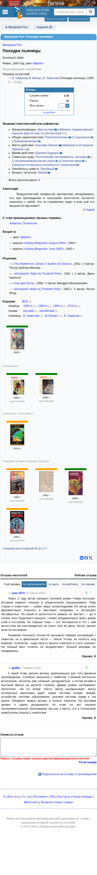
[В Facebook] (86, 558)
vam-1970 (18, 593)
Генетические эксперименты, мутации (61, 157)
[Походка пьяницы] (17, 348)
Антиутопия (53, 133)
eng (18, 796)
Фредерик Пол (12, 45)
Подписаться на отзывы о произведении (69, 774)
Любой (42, 172)
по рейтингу (70, 584)
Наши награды (82, 796)
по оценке (88, 584)
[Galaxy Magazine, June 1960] (17, 393)
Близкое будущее (47, 153)
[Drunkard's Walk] (17, 493)
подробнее (49, 112)
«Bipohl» (38, 63)
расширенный (79, 19)
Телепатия (30, 223)
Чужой (90, 209)
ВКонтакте (31, 802)
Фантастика (45, 129)
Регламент (41, 796)
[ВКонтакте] (82, 558)
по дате (53, 584)
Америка (69, 145)
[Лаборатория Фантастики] (19, 13)
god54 (16, 668)
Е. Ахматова (51, 78)
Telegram (46, 802)
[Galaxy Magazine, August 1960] (46, 393)
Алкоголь (15, 223)
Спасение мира (71, 161)
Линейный (47, 169)
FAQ (53, 796)
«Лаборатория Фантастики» (57, 826)
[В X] (91, 558)
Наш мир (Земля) (46, 145)
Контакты (64, 796)
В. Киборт (35, 78)
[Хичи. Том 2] (17, 444)
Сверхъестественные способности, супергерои (44, 165)
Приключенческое (25, 141)
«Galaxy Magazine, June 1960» (44, 249)
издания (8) (44, 27)
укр (29, 796)
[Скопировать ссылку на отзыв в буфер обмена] (9, 593)
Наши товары (64, 802)
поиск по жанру (56, 19)
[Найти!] (90, 11)
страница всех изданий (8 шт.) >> (25, 548)
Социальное (81, 137)
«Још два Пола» (24, 283)
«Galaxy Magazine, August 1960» (45, 243)
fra (23, 796)
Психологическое (56, 137)
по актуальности (34, 584)
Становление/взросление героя (33, 161)
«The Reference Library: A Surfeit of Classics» (42, 263)
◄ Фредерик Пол (16, 27)
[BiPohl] (17, 532)
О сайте (8, 796)
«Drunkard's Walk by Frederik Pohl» (38, 273)
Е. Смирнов (20, 78)
